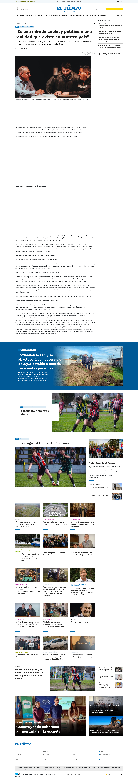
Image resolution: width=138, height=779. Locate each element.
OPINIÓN (55, 15)
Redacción (103, 751)
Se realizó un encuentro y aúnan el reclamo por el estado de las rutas (106, 669)
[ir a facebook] (68, 774)
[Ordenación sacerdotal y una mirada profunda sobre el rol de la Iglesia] (82, 510)
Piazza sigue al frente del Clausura (42, 443)
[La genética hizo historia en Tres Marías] (27, 643)
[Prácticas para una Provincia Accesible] (55, 541)
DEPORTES (41, 15)
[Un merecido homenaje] (82, 610)
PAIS (87, 15)
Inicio (17, 751)
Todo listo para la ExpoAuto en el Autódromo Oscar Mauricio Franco (26, 524)
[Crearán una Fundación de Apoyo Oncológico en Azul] (82, 541)
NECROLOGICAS (19, 762)
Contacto (102, 759)
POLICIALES (49, 15)
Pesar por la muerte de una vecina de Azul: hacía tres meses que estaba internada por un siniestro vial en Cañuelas (55, 591)
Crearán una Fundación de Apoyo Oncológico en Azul (110, 32)
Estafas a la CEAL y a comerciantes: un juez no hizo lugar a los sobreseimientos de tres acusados (99, 487)
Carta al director (105, 754)
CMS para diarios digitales (116, 774)
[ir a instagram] (79, 774)
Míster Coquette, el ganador (102, 463)
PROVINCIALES (80, 15)
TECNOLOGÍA (92, 15)
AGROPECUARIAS (63, 15)
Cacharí (63, 1)
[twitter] (115, 1)
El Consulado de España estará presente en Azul (106, 677)
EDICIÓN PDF (102, 15)
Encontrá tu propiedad (29, 1)
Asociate (114, 9)
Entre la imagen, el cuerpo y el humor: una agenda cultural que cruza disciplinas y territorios (109, 39)
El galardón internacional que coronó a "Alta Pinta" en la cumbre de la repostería (27, 624)
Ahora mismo (20, 15)
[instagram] (121, 1)
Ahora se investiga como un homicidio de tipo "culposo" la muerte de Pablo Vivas (54, 657)
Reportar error (104, 756)
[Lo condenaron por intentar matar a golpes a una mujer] (82, 643)
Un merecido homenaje (80, 622)
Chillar (79, 1)
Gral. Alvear (71, 1)
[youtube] (118, 1)
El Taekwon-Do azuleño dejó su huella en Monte (109, 54)
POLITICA (72, 15)
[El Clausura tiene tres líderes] (87, 412)
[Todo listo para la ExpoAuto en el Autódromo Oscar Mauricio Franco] (27, 510)
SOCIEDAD (34, 15)
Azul (57, 1)
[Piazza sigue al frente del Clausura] (50, 467)
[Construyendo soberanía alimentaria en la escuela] (50, 716)
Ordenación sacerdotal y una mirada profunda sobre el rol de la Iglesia (110, 25)
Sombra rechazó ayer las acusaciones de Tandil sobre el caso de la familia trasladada (106, 685)
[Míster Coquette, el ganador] (106, 448)
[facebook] (112, 1)
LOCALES (27, 15)
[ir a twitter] (72, 774)
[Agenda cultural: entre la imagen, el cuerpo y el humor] (55, 510)
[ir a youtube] (75, 774)
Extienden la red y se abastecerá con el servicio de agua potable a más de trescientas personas (110, 47)
